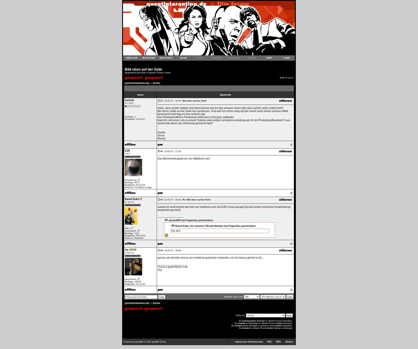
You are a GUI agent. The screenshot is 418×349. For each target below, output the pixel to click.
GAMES (252, 58)
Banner (289, 342)
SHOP (269, 58)
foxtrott (129, 100)
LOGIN (286, 58)
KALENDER (235, 58)
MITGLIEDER (148, 58)
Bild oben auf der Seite (143, 69)
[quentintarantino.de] (137, 83)
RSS (278, 342)
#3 (161, 199)
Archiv (156, 83)
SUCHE (183, 58)
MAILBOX (217, 58)
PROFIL (200, 58)
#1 (161, 101)
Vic (127, 249)
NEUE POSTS (166, 58)
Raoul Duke (132, 199)
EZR (127, 150)
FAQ (269, 342)
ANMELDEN (132, 58)
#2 (161, 151)
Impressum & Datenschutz (249, 342)
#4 (161, 250)
